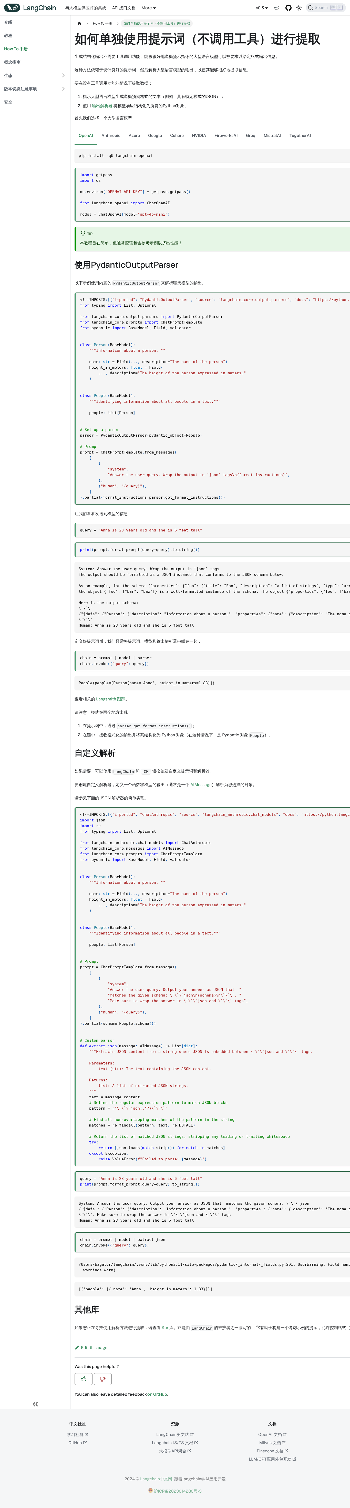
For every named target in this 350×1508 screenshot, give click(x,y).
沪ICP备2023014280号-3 (177, 1491)
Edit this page (94, 1347)
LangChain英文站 (172, 1434)
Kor (165, 1327)
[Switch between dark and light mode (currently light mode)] (299, 8)
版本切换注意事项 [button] (20, 89)
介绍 (8, 22)
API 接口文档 (124, 8)
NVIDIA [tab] (199, 135)
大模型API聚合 (172, 1451)
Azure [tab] (134, 135)
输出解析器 (102, 105)
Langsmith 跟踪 (110, 699)
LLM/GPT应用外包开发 (270, 1459)
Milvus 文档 (270, 1442)
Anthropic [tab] (110, 135)
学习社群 (75, 1434)
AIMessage (201, 784)
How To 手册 (16, 49)
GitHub (75, 1442)
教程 (8, 35)
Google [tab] (155, 135)
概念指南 (12, 62)
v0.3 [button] (260, 8)
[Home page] (79, 23)
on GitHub (157, 1394)
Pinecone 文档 (270, 1451)
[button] (83, 1379)
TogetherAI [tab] (300, 135)
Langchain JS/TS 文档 (172, 1442)
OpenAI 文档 (270, 1434)
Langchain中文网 (156, 1478)
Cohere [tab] (177, 135)
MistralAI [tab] (272, 135)
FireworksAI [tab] (226, 135)
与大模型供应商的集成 (85, 8)
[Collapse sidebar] (35, 1404)
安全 (8, 102)
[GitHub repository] (288, 8)
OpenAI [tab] (86, 135)
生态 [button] (8, 75)
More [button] (147, 8)
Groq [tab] (250, 135)
